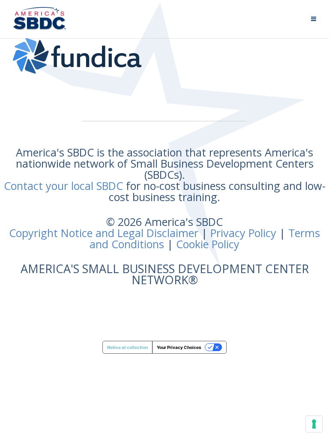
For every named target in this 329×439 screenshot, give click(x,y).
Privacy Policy (243, 233)
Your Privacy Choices (179, 347)
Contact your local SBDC (63, 185)
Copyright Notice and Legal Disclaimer (103, 233)
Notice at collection (127, 347)
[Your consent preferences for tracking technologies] (314, 424)
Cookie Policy (207, 244)
